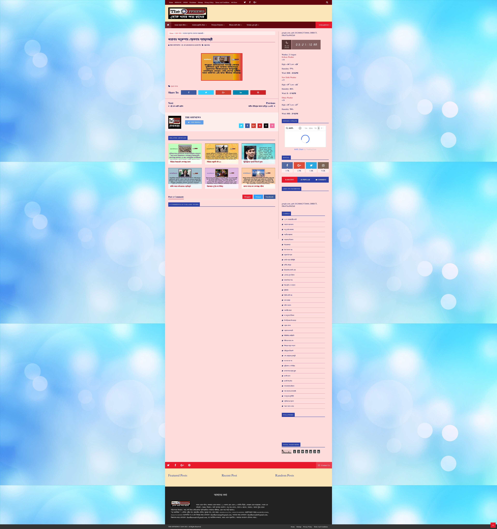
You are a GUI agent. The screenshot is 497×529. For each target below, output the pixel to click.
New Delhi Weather (289, 77)
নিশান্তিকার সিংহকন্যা (290, 320)
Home (171, 2)
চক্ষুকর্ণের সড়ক (288, 255)
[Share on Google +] (223, 92)
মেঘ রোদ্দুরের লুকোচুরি (289, 355)
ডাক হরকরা (287, 300)
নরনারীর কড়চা (288, 310)
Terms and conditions (222, 2)
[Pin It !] (258, 92)
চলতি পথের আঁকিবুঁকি (289, 260)
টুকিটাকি (286, 290)
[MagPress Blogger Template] (187, 13)
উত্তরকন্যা (287, 244)
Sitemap (200, 2)
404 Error (234, 2)
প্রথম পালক (178, 33)
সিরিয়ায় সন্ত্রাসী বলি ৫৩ (214, 162)
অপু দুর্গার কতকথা (289, 229)
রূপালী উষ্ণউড (288, 381)
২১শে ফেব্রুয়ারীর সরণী (290, 219)
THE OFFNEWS (173, 527)
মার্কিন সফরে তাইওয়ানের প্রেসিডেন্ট (180, 186)
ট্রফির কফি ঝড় (288, 295)
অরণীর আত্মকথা (288, 234)
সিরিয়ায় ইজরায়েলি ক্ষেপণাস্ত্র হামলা (180, 162)
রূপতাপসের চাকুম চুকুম (290, 371)
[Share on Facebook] (188, 92)
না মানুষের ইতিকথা (289, 315)
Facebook (269, 197)
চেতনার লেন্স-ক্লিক (289, 275)
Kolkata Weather (288, 57)
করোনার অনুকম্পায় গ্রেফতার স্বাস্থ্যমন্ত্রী (190, 39)
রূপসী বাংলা (287, 376)
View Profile (195, 122)
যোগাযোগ (185, 2)
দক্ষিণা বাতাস (287, 305)
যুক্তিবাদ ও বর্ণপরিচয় (289, 366)
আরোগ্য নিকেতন (288, 239)
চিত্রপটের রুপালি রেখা (290, 270)
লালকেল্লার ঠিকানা (289, 386)
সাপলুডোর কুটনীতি (289, 396)
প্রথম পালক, (207, 45)
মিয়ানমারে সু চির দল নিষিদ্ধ (215, 186)
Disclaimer (192, 2)
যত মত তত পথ (288, 360)
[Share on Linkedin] (240, 92)
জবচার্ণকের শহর (288, 280)
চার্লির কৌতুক (287, 265)
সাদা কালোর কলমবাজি (290, 391)
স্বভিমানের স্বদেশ (289, 401)
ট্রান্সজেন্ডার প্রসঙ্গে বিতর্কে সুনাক (253, 162)
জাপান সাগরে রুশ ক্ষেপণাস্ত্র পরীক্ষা (254, 186)
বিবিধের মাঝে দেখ (288, 340)
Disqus (258, 197)
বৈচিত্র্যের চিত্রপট (288, 350)
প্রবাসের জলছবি (288, 330)
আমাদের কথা (178, 2)
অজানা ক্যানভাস (288, 224)
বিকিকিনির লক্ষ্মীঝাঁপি (289, 335)
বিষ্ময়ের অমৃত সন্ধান (289, 345)
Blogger (247, 197)
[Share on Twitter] (206, 92)
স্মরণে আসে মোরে (289, 406)
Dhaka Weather (287, 97)
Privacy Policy (209, 2)
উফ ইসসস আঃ (288, 249)
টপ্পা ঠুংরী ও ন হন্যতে (289, 285)
